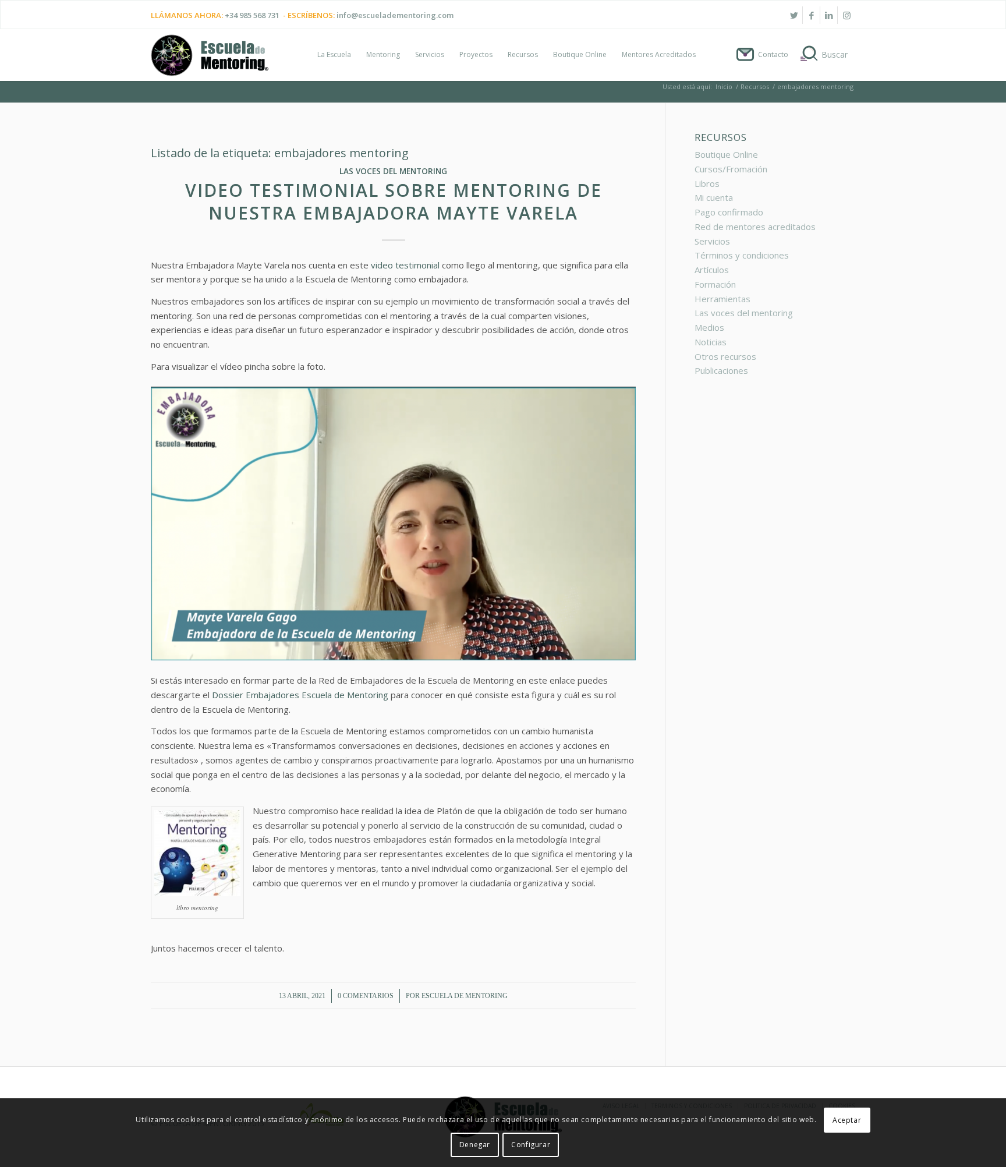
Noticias (711, 342)
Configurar (530, 1145)
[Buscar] (825, 55)
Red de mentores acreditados (755, 226)
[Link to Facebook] (811, 15)
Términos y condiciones (742, 255)
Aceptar (847, 1120)
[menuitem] (334, 55)
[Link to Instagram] (846, 15)
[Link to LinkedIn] (828, 15)
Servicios (712, 241)
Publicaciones (721, 370)
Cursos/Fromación (731, 169)
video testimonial (405, 265)
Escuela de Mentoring (464, 996)
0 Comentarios (366, 996)
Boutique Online (726, 154)
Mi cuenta (714, 197)
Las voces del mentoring (393, 171)
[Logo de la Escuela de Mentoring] (209, 60)
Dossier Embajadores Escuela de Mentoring (301, 695)
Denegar (474, 1145)
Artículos (712, 269)
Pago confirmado (729, 212)
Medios (709, 327)
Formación (715, 284)
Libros (707, 183)
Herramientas (722, 299)
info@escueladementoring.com (395, 15)
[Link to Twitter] (793, 15)
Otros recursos (725, 356)
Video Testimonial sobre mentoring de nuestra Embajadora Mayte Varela (393, 201)
